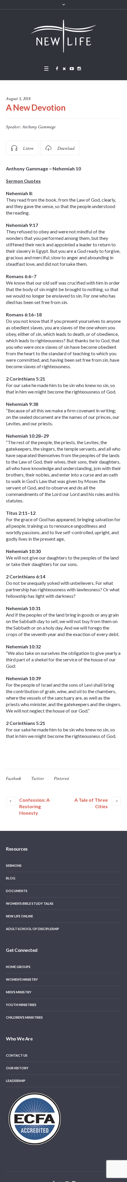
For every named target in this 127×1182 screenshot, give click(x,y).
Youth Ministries (21, 1005)
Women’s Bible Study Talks (29, 903)
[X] (64, 69)
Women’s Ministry (22, 979)
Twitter (37, 779)
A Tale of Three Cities (91, 803)
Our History (17, 1068)
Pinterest (61, 779)
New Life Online (19, 916)
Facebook (13, 779)
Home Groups (18, 967)
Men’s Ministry (18, 992)
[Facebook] (57, 69)
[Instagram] (79, 69)
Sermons (14, 865)
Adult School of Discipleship (32, 929)
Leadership (15, 1081)
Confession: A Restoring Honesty (34, 806)
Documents (16, 891)
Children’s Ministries (24, 1017)
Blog (10, 878)
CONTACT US (16, 1055)
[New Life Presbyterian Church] (63, 36)
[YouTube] (72, 69)
